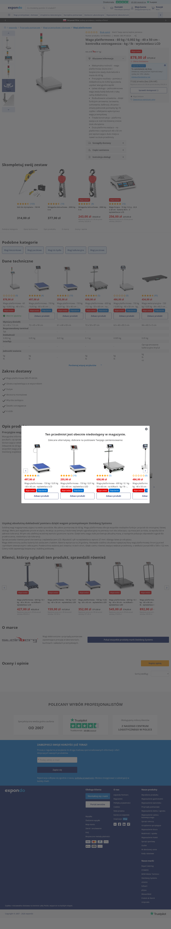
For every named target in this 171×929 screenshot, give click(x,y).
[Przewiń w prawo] (145, 471)
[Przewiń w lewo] (25, 471)
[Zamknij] (146, 429)
